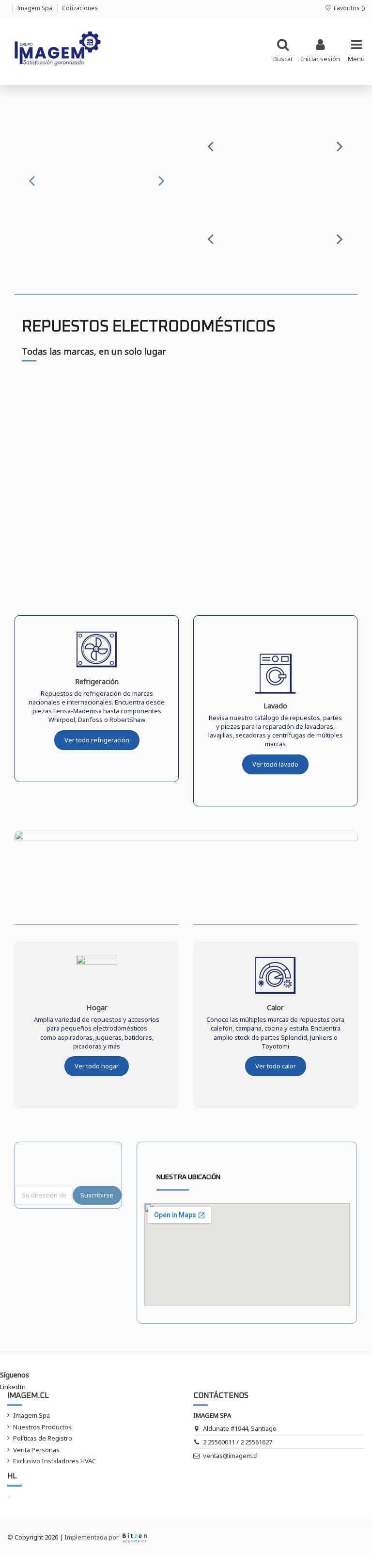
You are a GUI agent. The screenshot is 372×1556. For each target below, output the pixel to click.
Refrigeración (97, 681)
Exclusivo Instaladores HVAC (54, 1461)
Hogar (97, 1007)
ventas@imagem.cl (230, 1455)
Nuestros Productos (42, 1427)
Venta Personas (36, 1449)
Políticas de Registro (42, 1438)
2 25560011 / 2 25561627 (237, 1442)
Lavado (275, 705)
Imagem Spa (35, 8)
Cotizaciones (80, 8)
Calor (275, 1007)
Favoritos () (348, 8)
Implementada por (92, 1537)
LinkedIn (13, 1386)
